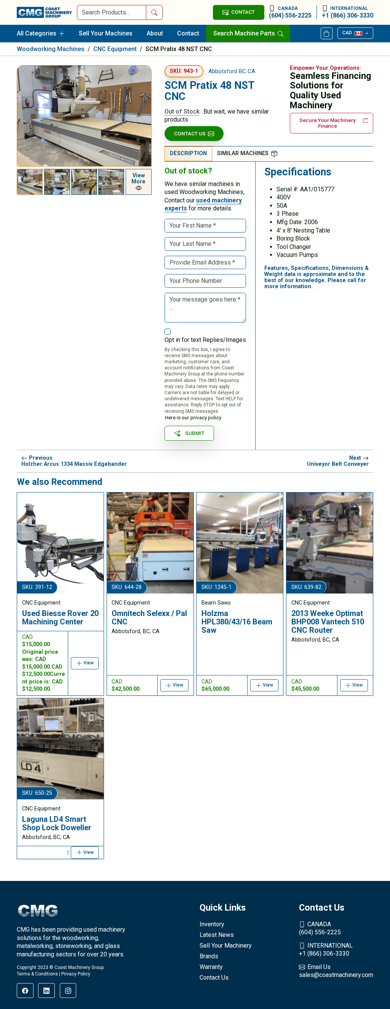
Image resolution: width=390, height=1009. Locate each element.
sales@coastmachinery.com (336, 971)
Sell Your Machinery (226, 945)
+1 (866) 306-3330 (347, 12)
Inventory (212, 924)
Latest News (217, 934)
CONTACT (243, 12)
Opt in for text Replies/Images (205, 339)
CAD (347, 32)
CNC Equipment (115, 49)
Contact (188, 33)
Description (188, 153)
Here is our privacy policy (193, 417)
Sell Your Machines (106, 33)
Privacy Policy (75, 974)
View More (138, 178)
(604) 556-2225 (290, 12)
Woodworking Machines (51, 49)
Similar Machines (243, 153)
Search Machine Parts (245, 33)
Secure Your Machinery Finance (327, 123)
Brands (209, 956)
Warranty (211, 967)
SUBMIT (195, 433)
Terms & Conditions (37, 974)
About (155, 33)
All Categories (36, 33)
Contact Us (190, 133)
